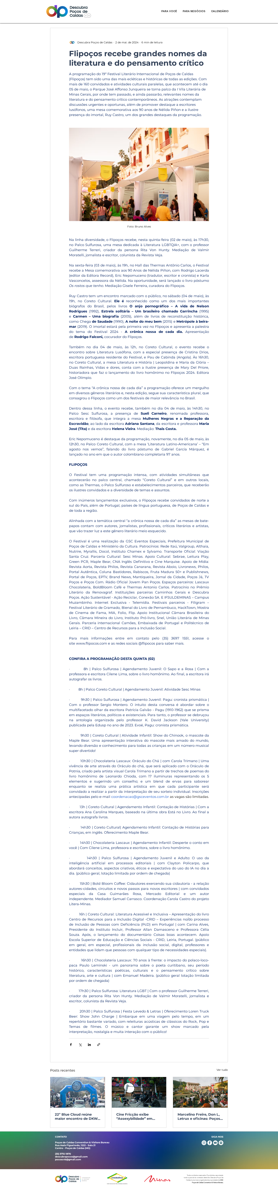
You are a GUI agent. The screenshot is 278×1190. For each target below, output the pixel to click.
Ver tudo (222, 1070)
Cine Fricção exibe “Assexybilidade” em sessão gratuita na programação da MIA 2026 (135, 1116)
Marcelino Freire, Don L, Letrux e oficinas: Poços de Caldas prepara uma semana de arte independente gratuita (199, 1116)
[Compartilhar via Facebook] (71, 1044)
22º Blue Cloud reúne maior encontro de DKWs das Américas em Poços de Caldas (77, 1116)
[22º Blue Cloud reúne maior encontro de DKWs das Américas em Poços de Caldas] (77, 1092)
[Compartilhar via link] (98, 1044)
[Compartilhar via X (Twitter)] (80, 1044)
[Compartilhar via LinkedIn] (89, 1044)
